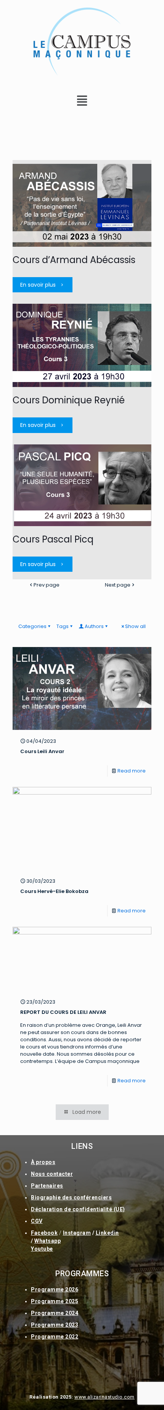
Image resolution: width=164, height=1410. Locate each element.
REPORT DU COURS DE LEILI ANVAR (63, 1012)
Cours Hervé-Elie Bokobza (54, 891)
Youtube (42, 1249)
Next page (117, 584)
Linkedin (107, 1233)
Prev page (46, 584)
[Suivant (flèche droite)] (150, 705)
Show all (135, 626)
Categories (32, 626)
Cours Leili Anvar (42, 751)
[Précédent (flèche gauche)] (13, 705)
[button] (82, 101)
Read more (131, 770)
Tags (62, 626)
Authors (94, 626)
